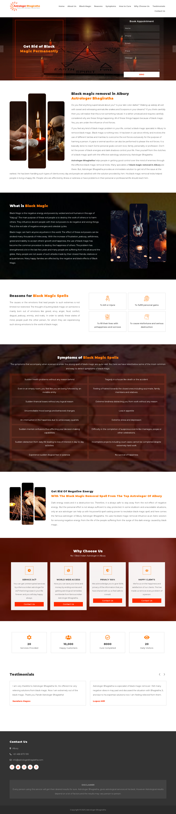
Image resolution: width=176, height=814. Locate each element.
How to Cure (125, 6)
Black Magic (85, 6)
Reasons (98, 6)
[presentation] (159, 674)
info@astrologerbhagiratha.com (28, 760)
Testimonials (158, 6)
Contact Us (160, 11)
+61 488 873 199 (21, 754)
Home (61, 6)
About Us (72, 6)
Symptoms (111, 6)
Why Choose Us (141, 6)
